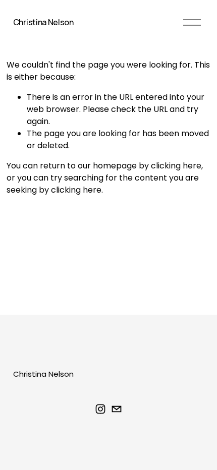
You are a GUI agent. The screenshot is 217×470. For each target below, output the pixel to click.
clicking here (176, 165)
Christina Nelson (43, 22)
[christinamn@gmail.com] (117, 409)
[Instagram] (100, 409)
